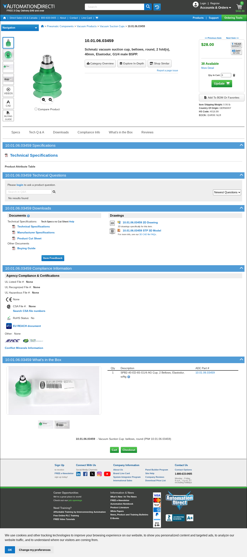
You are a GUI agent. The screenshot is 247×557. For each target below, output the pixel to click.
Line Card (86, 18)
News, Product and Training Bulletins (129, 514)
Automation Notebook (121, 504)
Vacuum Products (87, 26)
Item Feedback (53, 258)
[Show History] (157, 6)
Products (198, 17)
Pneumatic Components (60, 26)
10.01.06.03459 (205, 372)
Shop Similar (161, 63)
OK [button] (10, 549)
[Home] (4, 18)
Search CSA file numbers (29, 310)
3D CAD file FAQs (147, 234)
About (63, 18)
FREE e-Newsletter (119, 500)
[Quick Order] (97, 18)
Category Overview (102, 63)
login (20, 184)
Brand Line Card (121, 473)
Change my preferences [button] (35, 549)
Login (203, 3)
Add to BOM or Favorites (223, 97)
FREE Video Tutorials (64, 519)
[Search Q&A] (54, 191)
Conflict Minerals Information (24, 347)
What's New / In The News (123, 497)
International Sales (122, 480)
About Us (118, 470)
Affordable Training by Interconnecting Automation (79, 512)
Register (215, 3)
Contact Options (183, 470)
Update (219, 83)
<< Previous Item (213, 38)
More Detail (207, 67)
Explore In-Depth (133, 63)
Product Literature (119, 507)
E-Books (114, 518)
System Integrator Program (127, 477)
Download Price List (155, 480)
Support (214, 17)
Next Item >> (232, 38)
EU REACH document (27, 325)
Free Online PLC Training (66, 515)
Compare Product (48, 109)
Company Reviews (154, 477)
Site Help (149, 473)
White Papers (117, 511)
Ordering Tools (233, 17)
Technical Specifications (33, 155)
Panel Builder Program (156, 470)
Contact (74, 18)
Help (71, 221)
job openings (75, 500)
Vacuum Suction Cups (112, 26)
